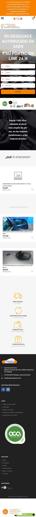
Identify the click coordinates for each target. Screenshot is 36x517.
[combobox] (18, 66)
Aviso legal (6, 407)
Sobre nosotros (7, 468)
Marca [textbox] (8, 66)
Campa (5, 465)
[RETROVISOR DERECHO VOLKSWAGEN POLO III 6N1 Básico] (18, 257)
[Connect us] (3, 389)
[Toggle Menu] (2, 18)
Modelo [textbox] (8, 72)
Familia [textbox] (8, 79)
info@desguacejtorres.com (12, 378)
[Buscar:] (15, 27)
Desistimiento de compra (10, 415)
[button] (9, 207)
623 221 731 (11, 26)
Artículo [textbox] (8, 85)
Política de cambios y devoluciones (13, 412)
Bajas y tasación (7, 471)
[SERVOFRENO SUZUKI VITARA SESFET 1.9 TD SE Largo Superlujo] (18, 176)
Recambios (6, 463)
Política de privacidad (9, 404)
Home (4, 460)
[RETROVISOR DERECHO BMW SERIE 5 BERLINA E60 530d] (18, 223)
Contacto (5, 473)
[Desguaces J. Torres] (18, 18)
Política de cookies (8, 410)
